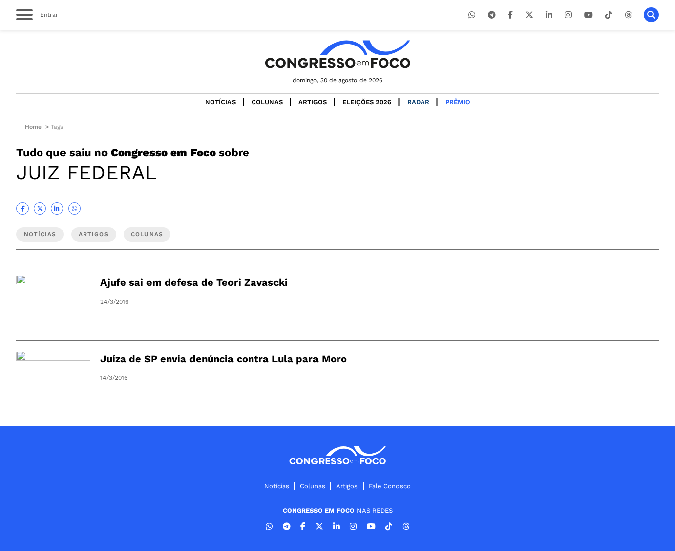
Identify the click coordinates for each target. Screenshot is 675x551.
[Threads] (628, 15)
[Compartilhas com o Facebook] (22, 208)
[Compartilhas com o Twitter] (40, 208)
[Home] (337, 54)
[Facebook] (510, 15)
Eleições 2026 (366, 102)
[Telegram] (492, 15)
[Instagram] (568, 15)
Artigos (312, 102)
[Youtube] (588, 15)
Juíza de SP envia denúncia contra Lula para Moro (223, 359)
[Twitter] (529, 15)
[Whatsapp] (471, 15)
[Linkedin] (549, 15)
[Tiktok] (608, 15)
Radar (418, 102)
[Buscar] (651, 14)
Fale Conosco (390, 486)
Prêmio (457, 102)
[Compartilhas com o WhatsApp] (74, 208)
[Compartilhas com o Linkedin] (57, 208)
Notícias (220, 102)
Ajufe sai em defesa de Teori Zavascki (194, 282)
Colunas (267, 102)
